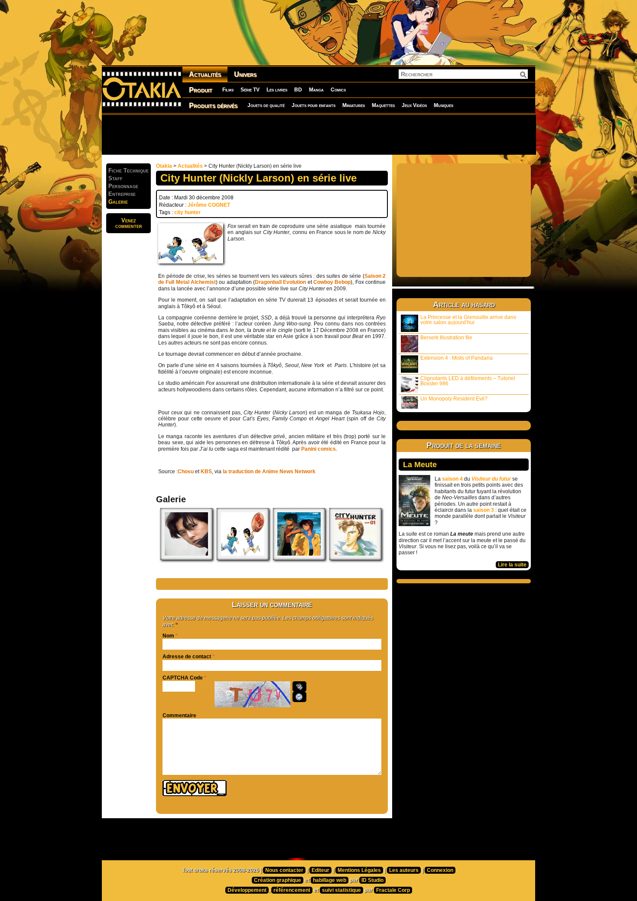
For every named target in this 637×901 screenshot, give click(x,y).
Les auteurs (404, 870)
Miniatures (353, 105)
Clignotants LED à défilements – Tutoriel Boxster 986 (467, 381)
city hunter (187, 212)
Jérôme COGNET (209, 205)
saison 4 (452, 479)
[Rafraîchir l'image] (299, 697)
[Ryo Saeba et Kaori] (299, 558)
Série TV (250, 90)
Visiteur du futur (491, 479)
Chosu (186, 471)
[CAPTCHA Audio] (299, 686)
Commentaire (179, 715)
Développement (247, 890)
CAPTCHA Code (182, 678)
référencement (291, 890)
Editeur (320, 870)
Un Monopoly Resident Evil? (454, 399)
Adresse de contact (186, 657)
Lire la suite (512, 565)
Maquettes (383, 105)
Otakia (164, 166)
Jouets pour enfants (313, 105)
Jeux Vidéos (414, 105)
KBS (206, 471)
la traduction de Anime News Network (269, 471)
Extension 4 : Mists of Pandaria (456, 358)
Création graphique (277, 880)
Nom (168, 636)
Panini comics (318, 449)
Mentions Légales (359, 870)
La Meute (420, 464)
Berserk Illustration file (446, 338)
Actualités (205, 74)
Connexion (440, 870)
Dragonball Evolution (280, 282)
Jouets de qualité (266, 105)
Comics (338, 90)
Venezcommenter (128, 223)
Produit (200, 90)
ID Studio (372, 880)
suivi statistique (341, 890)
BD (298, 90)
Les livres (276, 90)
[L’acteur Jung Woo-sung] (186, 558)
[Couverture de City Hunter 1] (355, 558)
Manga (316, 90)
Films (228, 90)
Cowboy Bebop (332, 282)
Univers (245, 74)
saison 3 (483, 510)
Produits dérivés (213, 105)
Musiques (443, 105)
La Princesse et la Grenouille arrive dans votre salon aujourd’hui (468, 319)
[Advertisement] (318, 134)
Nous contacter (284, 870)
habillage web (329, 880)
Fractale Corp (393, 890)
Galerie (118, 202)
